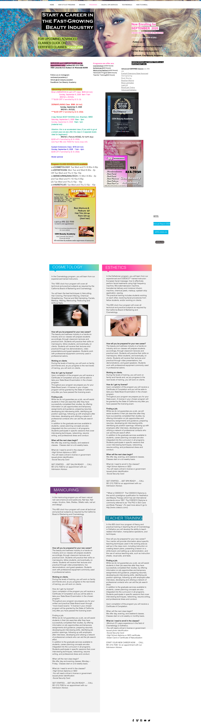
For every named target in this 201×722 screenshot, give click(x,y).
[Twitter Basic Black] (149, 720)
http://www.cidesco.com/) (117, 507)
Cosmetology (98, 66)
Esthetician (97, 68)
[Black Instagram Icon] (141, 720)
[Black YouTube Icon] (145, 720)
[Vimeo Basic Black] (137, 720)
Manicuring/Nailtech (101, 70)
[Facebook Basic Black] (133, 720)
